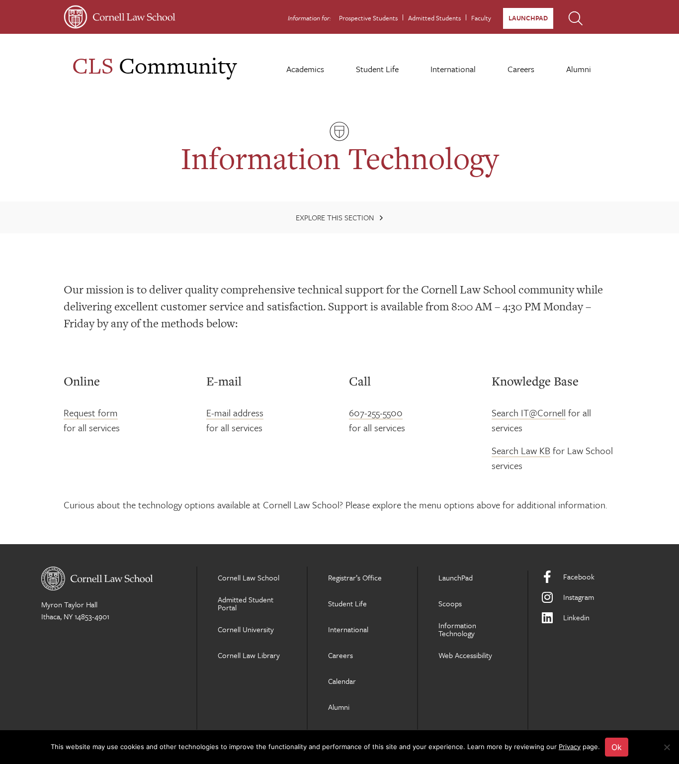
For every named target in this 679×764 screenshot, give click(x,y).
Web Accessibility (465, 655)
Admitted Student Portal (245, 603)
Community (154, 65)
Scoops (450, 603)
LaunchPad (528, 18)
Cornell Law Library (249, 655)
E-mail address (234, 412)
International (453, 69)
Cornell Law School (248, 577)
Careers (521, 69)
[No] (667, 747)
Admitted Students (434, 18)
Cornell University (246, 629)
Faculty (481, 18)
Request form (91, 412)
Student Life (377, 69)
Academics (305, 69)
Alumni (578, 69)
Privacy (570, 747)
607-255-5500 (376, 412)
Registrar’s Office (355, 577)
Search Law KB (521, 450)
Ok (616, 747)
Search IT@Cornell (529, 412)
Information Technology (457, 629)
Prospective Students (368, 18)
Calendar (342, 680)
